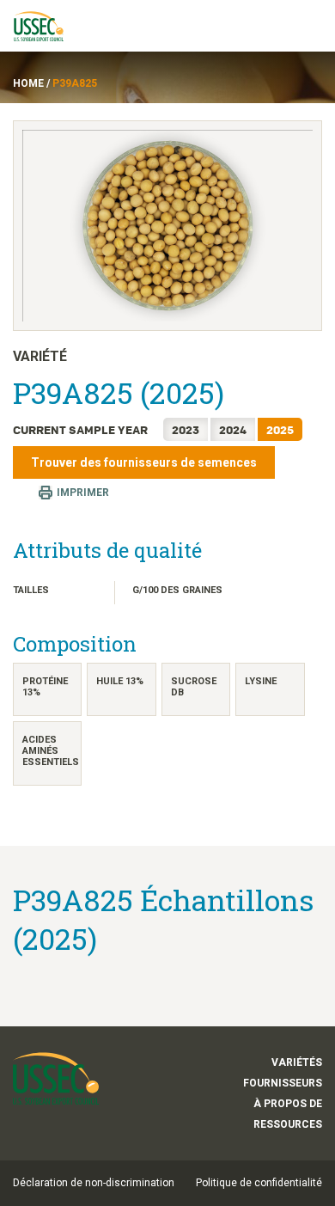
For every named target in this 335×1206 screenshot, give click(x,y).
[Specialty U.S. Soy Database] (46, 26)
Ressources (287, 1124)
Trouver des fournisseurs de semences (144, 462)
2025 (280, 429)
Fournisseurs (282, 1083)
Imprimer (83, 493)
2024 (233, 429)
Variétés (296, 1062)
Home (28, 83)
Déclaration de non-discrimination (93, 1183)
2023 (185, 429)
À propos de (287, 1104)
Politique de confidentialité (259, 1183)
